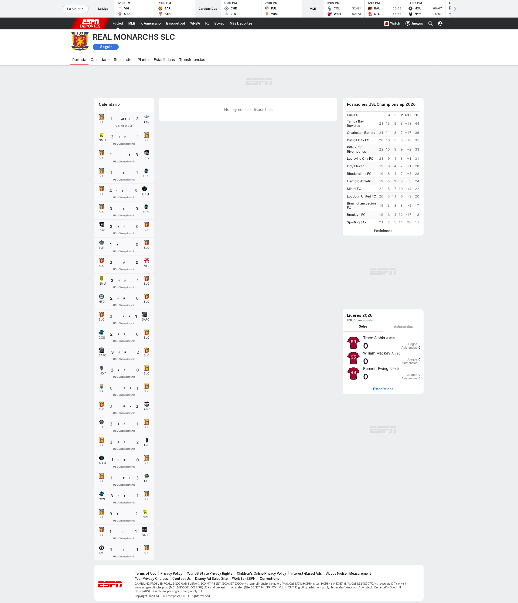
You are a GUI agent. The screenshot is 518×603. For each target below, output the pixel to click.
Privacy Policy (171, 573)
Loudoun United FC (361, 196)
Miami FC (354, 189)
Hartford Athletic (359, 181)
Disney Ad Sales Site (211, 579)
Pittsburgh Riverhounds (356, 149)
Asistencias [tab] (403, 327)
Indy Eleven (355, 166)
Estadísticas (383, 389)
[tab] (363, 326)
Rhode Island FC (359, 174)
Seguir (106, 47)
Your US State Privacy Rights (210, 573)
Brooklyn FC (356, 215)
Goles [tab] (363, 326)
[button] (430, 23)
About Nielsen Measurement (348, 573)
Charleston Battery (361, 133)
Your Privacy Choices (151, 579)
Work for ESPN (243, 579)
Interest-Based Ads (306, 573)
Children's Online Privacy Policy (261, 573)
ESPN (90, 23)
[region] (383, 168)
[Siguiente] (455, 9)
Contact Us (181, 579)
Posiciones (383, 231)
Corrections (269, 579)
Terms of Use (145, 573)
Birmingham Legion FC (361, 205)
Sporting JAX (357, 222)
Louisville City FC (360, 158)
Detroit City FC (358, 140)
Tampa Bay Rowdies (355, 123)
